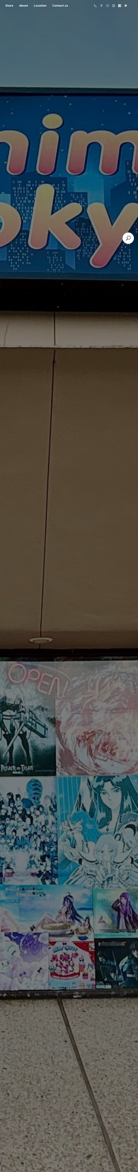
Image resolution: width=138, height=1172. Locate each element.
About (23, 5)
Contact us (60, 5)
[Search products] (128, 238)
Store (9, 5)
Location (40, 5)
